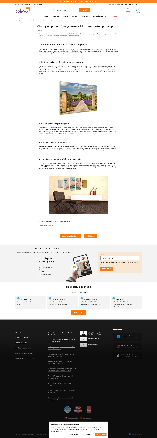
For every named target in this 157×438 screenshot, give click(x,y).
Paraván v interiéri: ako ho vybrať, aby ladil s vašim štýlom (61, 399)
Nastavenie (74, 434)
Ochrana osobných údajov (24, 353)
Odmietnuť (87, 434)
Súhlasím (101, 434)
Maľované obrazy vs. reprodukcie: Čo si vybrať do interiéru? (61, 348)
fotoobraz (73, 169)
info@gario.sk (93, 345)
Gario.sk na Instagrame (129, 346)
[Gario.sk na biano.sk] (89, 410)
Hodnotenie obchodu (78, 286)
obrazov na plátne (58, 36)
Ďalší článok (91, 236)
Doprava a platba (25, 4)
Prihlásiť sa (107, 269)
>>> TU (59, 431)
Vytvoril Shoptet (137, 434)
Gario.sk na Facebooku (130, 337)
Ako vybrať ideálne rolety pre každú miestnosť (60, 333)
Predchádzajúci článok (70, 236)
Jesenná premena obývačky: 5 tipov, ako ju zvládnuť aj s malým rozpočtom (62, 370)
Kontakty (39, 4)
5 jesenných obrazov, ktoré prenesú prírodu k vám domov (60, 362)
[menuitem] (44, 16)
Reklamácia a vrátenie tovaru (25, 358)
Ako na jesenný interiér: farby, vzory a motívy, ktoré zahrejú (61, 355)
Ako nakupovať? (21, 343)
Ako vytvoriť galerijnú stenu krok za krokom (60, 384)
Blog (34, 4)
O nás (17, 4)
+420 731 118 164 (93, 338)
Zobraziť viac (78, 313)
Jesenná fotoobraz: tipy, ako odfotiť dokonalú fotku (60, 377)
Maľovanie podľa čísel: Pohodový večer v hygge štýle (62, 391)
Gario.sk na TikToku (129, 355)
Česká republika (73, 418)
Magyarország (87, 418)
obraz (115, 148)
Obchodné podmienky (23, 348)
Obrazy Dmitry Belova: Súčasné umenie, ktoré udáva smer (62, 340)
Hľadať (84, 10)
